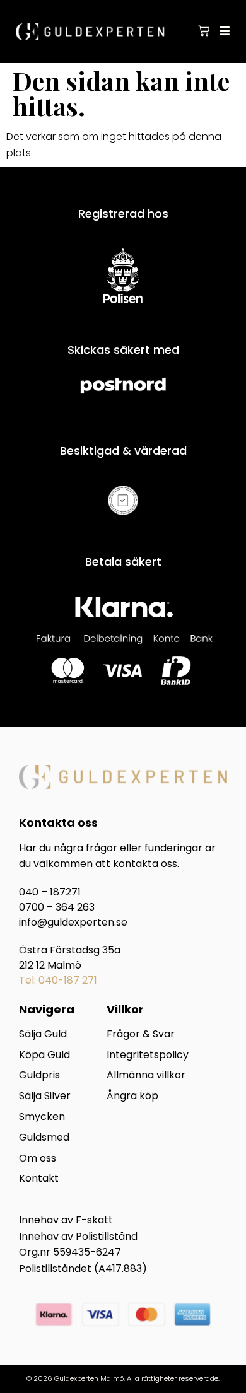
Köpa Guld (44, 1055)
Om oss (37, 1159)
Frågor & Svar (141, 1034)
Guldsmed (44, 1138)
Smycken (42, 1117)
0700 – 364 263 (57, 907)
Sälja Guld (43, 1034)
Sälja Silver (45, 1096)
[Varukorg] (203, 31)
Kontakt (39, 1179)
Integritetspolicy (148, 1055)
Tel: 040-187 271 (58, 980)
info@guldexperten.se (73, 922)
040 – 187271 (50, 892)
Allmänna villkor (146, 1075)
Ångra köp (132, 1096)
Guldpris (39, 1075)
